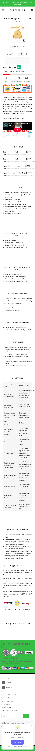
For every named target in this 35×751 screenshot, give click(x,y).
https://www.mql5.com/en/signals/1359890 (21, 175)
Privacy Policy (6, 698)
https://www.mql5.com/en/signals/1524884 (21, 161)
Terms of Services (7, 701)
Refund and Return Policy (9, 695)
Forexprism (17, 10)
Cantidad (9, 54)
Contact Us (5, 692)
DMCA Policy (5, 704)
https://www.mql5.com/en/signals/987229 (20, 154)
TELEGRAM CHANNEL (9, 710)
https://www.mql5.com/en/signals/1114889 (21, 168)
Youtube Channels (7, 707)
